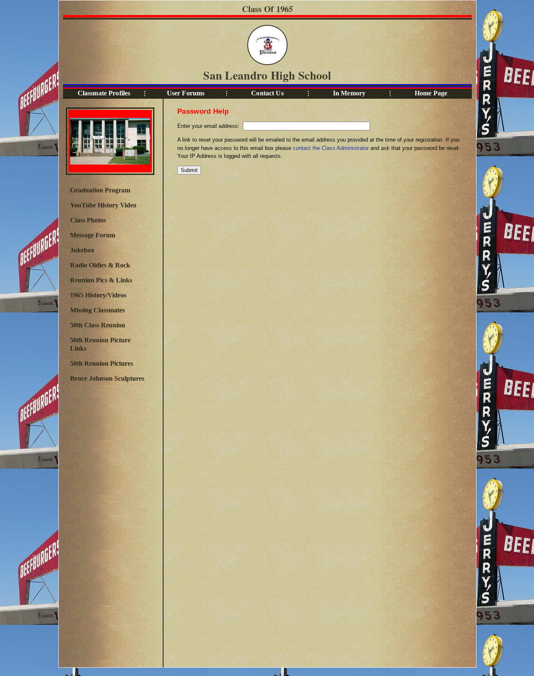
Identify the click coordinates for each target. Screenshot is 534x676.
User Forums (186, 93)
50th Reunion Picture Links (100, 344)
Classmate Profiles (104, 93)
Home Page (431, 93)
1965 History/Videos (98, 295)
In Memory (349, 93)
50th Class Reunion (97, 325)
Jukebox (82, 250)
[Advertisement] (109, 524)
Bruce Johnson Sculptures (107, 378)
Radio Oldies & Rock (100, 265)
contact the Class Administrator (331, 148)
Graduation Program (100, 190)
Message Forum (92, 235)
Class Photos (88, 220)
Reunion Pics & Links (101, 280)
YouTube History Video (103, 205)
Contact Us (267, 93)
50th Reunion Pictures (101, 363)
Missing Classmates (97, 310)
